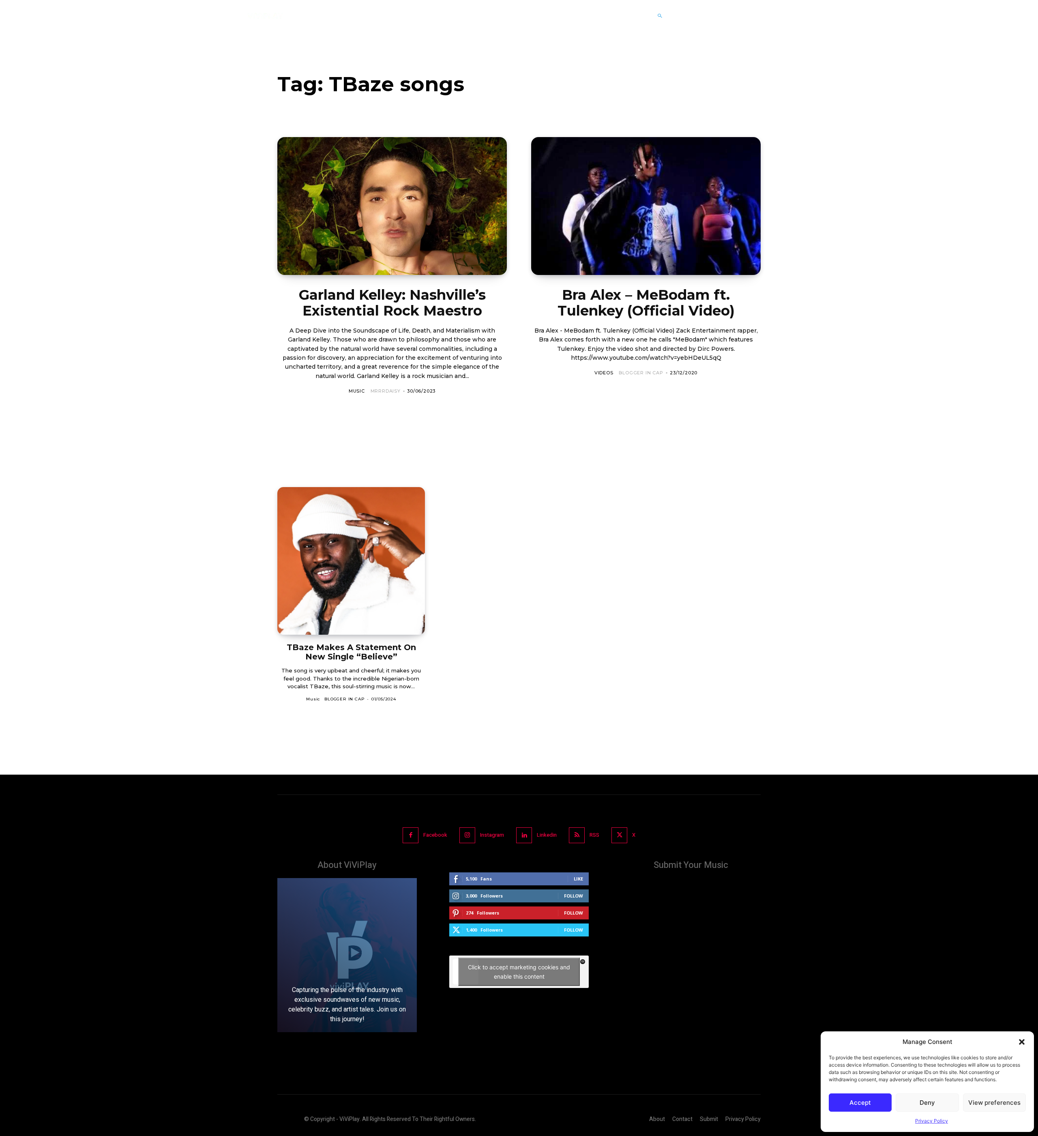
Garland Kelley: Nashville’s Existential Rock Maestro (392, 302)
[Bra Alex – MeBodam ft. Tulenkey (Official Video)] (646, 206)
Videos (603, 373)
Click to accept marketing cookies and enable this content (519, 972)
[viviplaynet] (265, 16)
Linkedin (547, 835)
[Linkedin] (524, 835)
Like (578, 879)
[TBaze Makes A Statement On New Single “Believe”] (351, 561)
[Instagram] (467, 835)
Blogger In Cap (641, 373)
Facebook (435, 835)
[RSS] (577, 835)
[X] (619, 835)
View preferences (994, 1102)
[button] (1022, 1042)
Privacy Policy (931, 1121)
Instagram (492, 835)
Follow (573, 896)
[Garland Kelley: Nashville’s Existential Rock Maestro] (392, 206)
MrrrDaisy (386, 391)
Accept (860, 1102)
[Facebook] (410, 835)
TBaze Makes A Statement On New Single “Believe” (351, 651)
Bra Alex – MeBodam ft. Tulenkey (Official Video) (646, 302)
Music (357, 391)
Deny (927, 1102)
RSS (594, 835)
